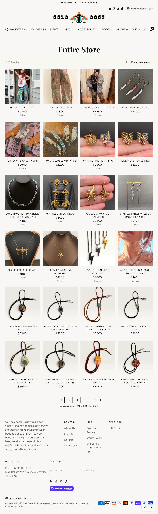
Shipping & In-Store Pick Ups (93, 447)
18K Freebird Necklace (22, 270)
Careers (68, 439)
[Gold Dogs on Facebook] (110, 8)
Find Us (68, 434)
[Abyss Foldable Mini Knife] (60, 139)
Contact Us (70, 445)
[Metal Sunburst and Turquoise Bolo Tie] (97, 304)
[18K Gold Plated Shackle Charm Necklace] (135, 248)
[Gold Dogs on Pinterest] (118, 8)
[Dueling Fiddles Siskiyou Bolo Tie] (22, 304)
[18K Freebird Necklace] (22, 248)
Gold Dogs (28, 503)
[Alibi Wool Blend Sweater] (97, 86)
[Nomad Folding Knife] (135, 86)
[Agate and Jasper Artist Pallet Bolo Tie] (22, 358)
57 (93, 399)
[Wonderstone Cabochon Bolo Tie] (97, 358)
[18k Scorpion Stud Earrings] (97, 192)
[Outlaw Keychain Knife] (22, 139)
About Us (69, 428)
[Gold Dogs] (79, 17)
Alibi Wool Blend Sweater (98, 107)
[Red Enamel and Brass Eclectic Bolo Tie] (135, 358)
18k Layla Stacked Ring (135, 161)
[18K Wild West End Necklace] (60, 248)
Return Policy (94, 437)
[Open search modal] (7, 30)
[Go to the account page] (144, 30)
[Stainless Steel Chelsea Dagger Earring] (135, 192)
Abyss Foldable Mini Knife (60, 161)
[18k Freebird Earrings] (60, 192)
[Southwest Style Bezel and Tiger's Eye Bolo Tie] (60, 358)
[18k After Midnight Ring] (97, 139)
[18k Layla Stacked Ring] (135, 139)
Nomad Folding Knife (135, 107)
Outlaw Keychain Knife (23, 161)
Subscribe (87, 470)
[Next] (139, 29)
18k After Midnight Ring (98, 161)
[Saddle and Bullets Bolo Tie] (135, 304)
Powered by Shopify (14, 506)
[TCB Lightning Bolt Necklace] (97, 248)
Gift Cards (114, 428)
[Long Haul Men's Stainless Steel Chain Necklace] (22, 192)
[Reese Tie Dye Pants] (22, 86)
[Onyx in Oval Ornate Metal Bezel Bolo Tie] (60, 304)
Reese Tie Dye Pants (22, 107)
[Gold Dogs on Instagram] (114, 8)
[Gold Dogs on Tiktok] (122, 8)
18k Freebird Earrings (60, 214)
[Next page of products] (100, 400)
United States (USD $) (140, 8)
